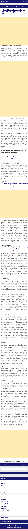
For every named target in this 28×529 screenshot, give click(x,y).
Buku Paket (4, 485)
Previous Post (22, 464)
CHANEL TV (4, 487)
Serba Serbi (4, 513)
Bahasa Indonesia (5, 481)
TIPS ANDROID (4, 517)
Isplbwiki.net (4, 1)
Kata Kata (3, 499)
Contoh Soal (4, 490)
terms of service (17, 527)
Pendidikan (3, 508)
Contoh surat (4, 492)
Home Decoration (5, 497)
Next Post (4, 464)
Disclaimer (9, 527)
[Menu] (24, 1)
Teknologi (3, 515)
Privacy (23, 525)
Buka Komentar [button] (14, 473)
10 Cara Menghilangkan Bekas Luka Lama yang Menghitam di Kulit (13, 12)
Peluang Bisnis (4, 504)
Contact (18, 525)
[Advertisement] (14, 31)
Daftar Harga (4, 494)
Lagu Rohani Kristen (6, 501)
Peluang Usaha (4, 506)
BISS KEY (3, 483)
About (14, 525)
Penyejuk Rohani (5, 510)
